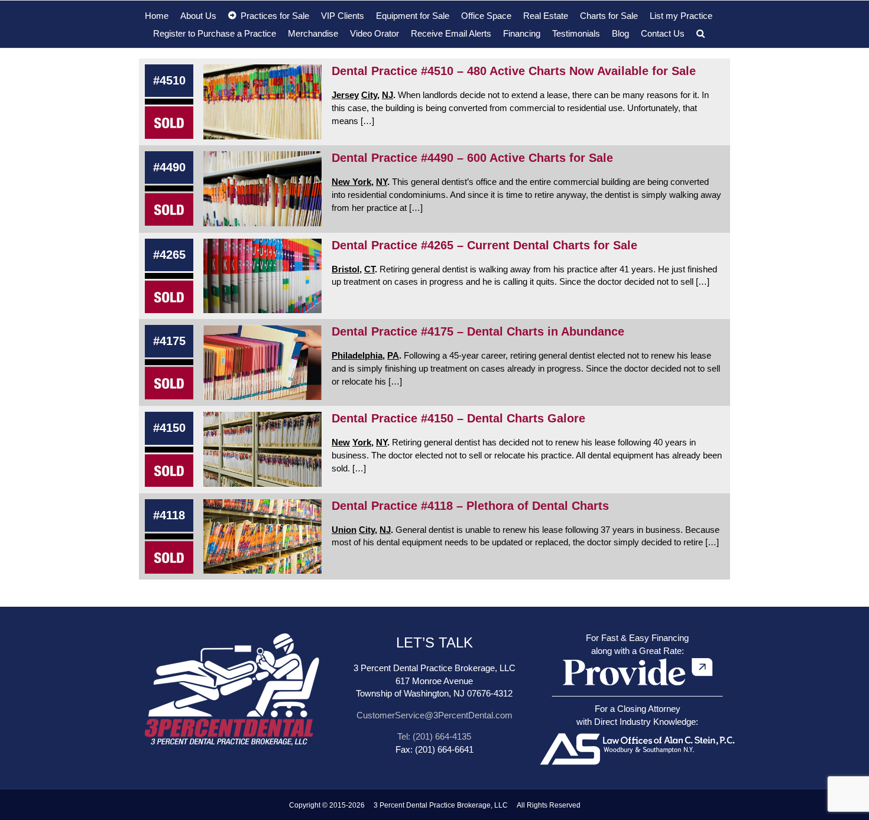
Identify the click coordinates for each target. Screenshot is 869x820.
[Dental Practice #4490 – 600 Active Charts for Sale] (262, 188)
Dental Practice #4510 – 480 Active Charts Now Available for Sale (514, 70)
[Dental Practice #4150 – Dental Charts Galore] (262, 449)
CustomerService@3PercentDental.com (434, 715)
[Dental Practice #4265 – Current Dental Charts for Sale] (262, 276)
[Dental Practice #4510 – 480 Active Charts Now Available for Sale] (262, 101)
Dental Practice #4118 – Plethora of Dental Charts (470, 505)
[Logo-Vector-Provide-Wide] (637, 658)
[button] (700, 33)
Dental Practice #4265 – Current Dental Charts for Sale (484, 245)
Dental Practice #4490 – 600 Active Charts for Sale (472, 157)
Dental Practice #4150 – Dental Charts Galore (458, 418)
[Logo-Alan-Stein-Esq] (637, 732)
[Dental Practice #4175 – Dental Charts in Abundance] (262, 362)
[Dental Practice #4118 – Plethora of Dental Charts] (262, 536)
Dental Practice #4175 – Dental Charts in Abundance (478, 331)
